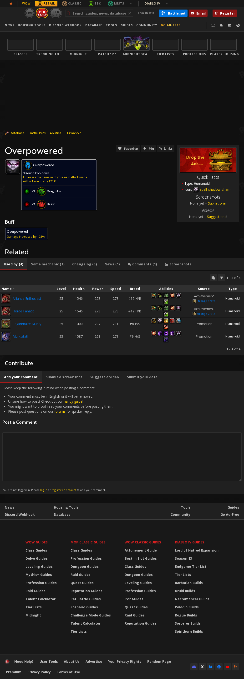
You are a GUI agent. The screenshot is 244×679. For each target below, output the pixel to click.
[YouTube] (227, 666)
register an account (63, 490)
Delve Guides (36, 558)
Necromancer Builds (192, 599)
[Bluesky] (210, 666)
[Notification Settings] (221, 25)
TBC (98, 3)
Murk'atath (21, 336)
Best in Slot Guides (141, 558)
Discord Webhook (65, 25)
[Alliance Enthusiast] (5, 298)
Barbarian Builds (189, 582)
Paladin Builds (187, 607)
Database (93, 25)
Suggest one (216, 216)
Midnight (33, 615)
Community (146, 25)
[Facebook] (219, 666)
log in (43, 490)
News (9, 25)
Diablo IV (157, 3)
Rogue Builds (186, 615)
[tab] (13, 264)
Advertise (94, 661)
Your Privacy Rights (124, 661)
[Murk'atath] (5, 336)
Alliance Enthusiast (27, 298)
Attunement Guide (141, 550)
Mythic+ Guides (38, 574)
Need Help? (24, 661)
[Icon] (12, 166)
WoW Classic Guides (143, 542)
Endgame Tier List (190, 566)
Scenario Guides (84, 607)
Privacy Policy (39, 672)
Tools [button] (111, 25)
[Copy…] (213, 277)
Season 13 (183, 558)
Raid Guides (35, 591)
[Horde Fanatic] (5, 311)
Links (168, 148)
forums (60, 411)
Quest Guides (82, 582)
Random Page (159, 661)
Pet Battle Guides (86, 599)
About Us (72, 661)
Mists (119, 3)
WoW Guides (36, 542)
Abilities (55, 133)
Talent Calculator (40, 599)
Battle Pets (37, 133)
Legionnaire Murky (27, 323)
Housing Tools (66, 507)
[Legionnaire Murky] (5, 323)
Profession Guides (41, 582)
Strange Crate (206, 301)
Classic (74, 3)
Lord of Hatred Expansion (197, 550)
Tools (185, 507)
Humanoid (73, 133)
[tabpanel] (122, 313)
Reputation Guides (86, 591)
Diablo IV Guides (189, 542)
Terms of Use (68, 672)
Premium (13, 672)
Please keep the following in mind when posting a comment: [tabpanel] (57, 438)
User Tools (49, 661)
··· (132, 3)
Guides (127, 25)
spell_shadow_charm (215, 189)
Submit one (217, 203)
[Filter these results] (221, 277)
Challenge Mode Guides (91, 615)
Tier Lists (33, 607)
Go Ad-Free (171, 25)
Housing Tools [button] (32, 25)
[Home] (7, 662)
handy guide (73, 401)
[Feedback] (229, 25)
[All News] (11, 3)
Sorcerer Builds (188, 623)
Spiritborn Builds (189, 631)
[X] (202, 666)
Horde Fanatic (23, 311)
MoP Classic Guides (88, 542)
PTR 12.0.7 (55, 13)
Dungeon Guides (85, 566)
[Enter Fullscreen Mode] (213, 25)
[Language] (238, 25)
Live (29, 13)
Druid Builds (185, 591)
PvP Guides (134, 599)
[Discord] (194, 666)
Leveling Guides (39, 566)
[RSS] (235, 666)
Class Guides (36, 550)
